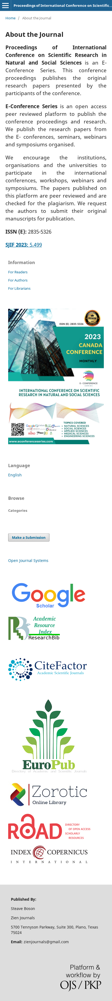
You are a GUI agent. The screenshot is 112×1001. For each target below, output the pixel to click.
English (15, 474)
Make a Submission (29, 537)
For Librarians (19, 288)
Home (10, 18)
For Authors (17, 280)
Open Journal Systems (28, 560)
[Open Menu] (5, 5)
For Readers (17, 272)
